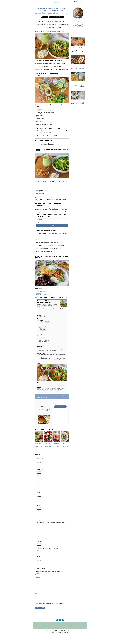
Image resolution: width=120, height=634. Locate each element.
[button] (61, 310)
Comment (37, 577)
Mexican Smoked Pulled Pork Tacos (43, 294)
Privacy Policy (47, 625)
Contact (72, 625)
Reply (38, 463)
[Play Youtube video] (52, 372)
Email (36, 597)
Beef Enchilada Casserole (41, 291)
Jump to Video (53, 16)
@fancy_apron (60, 395)
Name (36, 593)
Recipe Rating (38, 573)
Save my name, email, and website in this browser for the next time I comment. (50, 604)
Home (36, 5)
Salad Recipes (41, 5)
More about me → (78, 31)
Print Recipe (60, 16)
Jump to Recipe (45, 16)
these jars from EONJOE (55, 133)
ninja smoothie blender (57, 130)
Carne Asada (38, 293)
